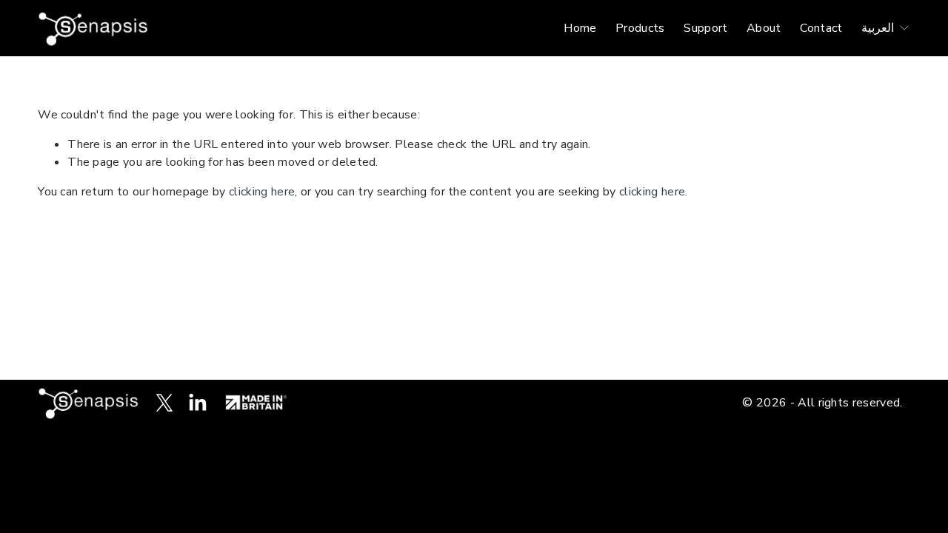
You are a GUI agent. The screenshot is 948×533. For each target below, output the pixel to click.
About (764, 28)
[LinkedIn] (197, 402)
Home (580, 28)
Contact (821, 28)
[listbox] (885, 28)
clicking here (262, 192)
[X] (164, 402)
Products (640, 28)
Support (705, 28)
